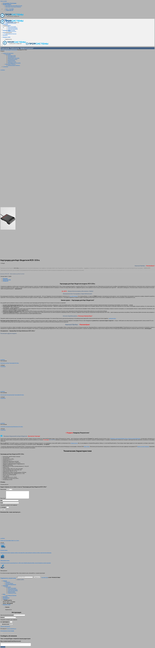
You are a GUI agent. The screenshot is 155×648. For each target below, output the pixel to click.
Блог (4, 32)
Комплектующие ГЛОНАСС (14, 65)
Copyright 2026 (44, 577)
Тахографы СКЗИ (12, 55)
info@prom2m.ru (74, 443)
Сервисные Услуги (12, 31)
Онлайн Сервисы (7, 4)
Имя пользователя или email (7, 615)
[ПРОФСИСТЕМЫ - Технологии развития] (14, 44)
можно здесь (86, 446)
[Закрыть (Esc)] (0, 632)
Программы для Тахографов (14, 62)
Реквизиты (7, 20)
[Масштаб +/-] (2, 632)
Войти (11, 624)
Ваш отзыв (3, 498)
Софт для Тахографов (13, 29)
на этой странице (73, 296)
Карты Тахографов (12, 26)
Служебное (5, 66)
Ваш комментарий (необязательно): (10, 641)
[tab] (79, 278)
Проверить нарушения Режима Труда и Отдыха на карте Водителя (125, 438)
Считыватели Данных (12, 27)
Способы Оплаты (9, 21)
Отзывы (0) (5, 280)
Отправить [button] (2, 646)
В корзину (2, 543)
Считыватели (14, 49)
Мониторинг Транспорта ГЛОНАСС (13, 6)
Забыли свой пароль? (5, 626)
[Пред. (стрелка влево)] (0, 633)
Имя (1, 500)
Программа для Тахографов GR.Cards (13, 5)
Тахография (8, 25)
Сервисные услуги (12, 61)
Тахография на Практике (10, 33)
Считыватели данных (12, 59)
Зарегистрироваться (11, 628)
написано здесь (112, 318)
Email (1, 502)
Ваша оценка (3, 489)
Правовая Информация (10, 23)
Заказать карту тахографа (13, 58)
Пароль (2, 617)
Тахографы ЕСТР (12, 56)
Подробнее (3, 366)
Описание (5, 278)
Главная (5, 19)
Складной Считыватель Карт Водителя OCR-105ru (11, 426)
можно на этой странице (143, 446)
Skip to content (3, 1)
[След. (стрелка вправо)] (2, 633)
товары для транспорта (8, 53)
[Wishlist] (0, 390)
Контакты (5, 35)
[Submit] (3, 27)
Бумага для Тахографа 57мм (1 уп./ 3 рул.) (9, 540)
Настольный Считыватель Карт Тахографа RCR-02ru (12, 394)
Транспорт (5, 24)
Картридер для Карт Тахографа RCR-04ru (9, 363)
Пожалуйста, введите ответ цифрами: (8, 505)
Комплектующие (11, 30)
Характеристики (7, 279)
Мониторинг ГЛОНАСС (10, 64)
